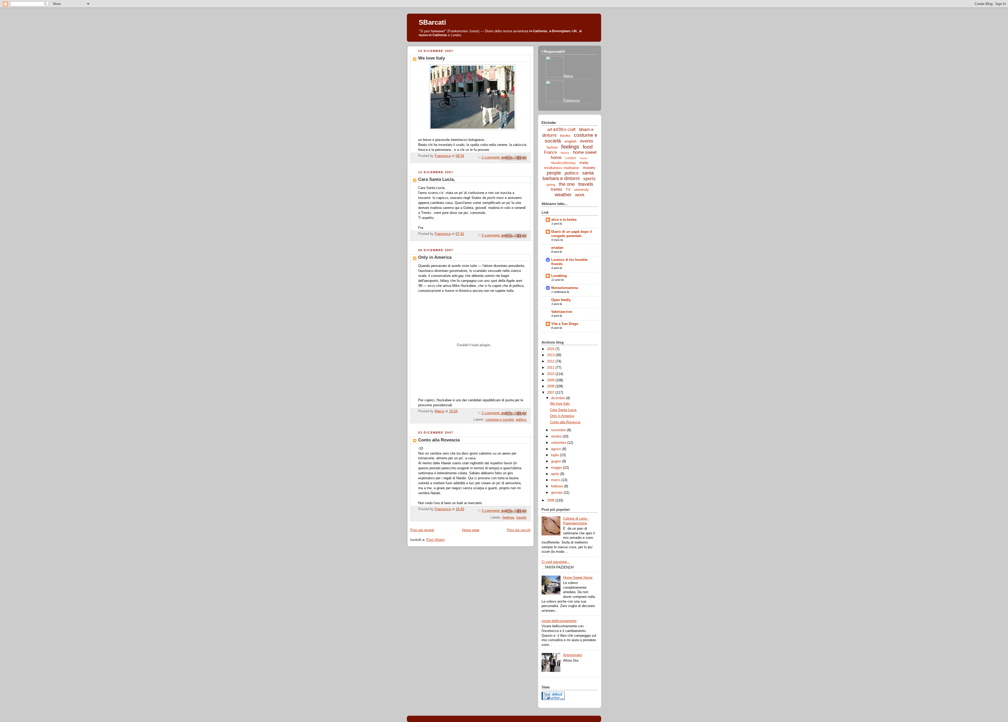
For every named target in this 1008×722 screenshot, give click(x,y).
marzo (556, 480)
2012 (551, 361)
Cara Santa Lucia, (436, 179)
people (554, 173)
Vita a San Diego (564, 324)
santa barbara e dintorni (568, 175)
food (588, 147)
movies (589, 167)
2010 (551, 374)
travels (521, 517)
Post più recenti (422, 530)
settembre (559, 443)
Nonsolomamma (564, 288)
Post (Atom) (435, 540)
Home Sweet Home (577, 577)
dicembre (558, 398)
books (565, 135)
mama (583, 158)
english (570, 141)
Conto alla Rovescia (439, 440)
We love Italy (431, 58)
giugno (556, 461)
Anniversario (572, 655)
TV (568, 189)
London (570, 158)
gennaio (557, 492)
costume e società (500, 419)
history (565, 152)
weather (563, 194)
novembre (559, 430)
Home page (470, 530)
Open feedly (561, 300)
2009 (551, 380)
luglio (555, 455)
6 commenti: (492, 235)
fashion (552, 147)
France (550, 152)
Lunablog (559, 276)
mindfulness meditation (561, 168)
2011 (551, 368)
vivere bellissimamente (559, 621)
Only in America (435, 257)
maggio (557, 468)
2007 (551, 392)
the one (567, 184)
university (581, 190)
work (580, 194)
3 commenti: (492, 511)
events (586, 141)
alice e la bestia (563, 220)
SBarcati (432, 22)
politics (521, 419)
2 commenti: (492, 157)
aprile (555, 474)
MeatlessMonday (563, 163)
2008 (551, 386)
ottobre (557, 436)
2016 (551, 349)
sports (589, 178)
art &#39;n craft (561, 129)
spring (550, 185)
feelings (508, 517)
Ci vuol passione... (556, 562)
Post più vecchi (519, 530)
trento (556, 189)
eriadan (557, 248)
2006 (551, 500)
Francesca (572, 100)
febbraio (557, 486)
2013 (551, 355)
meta (583, 162)
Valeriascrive (561, 312)
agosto (556, 449)
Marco (568, 76)
